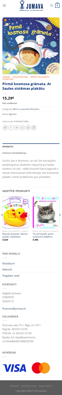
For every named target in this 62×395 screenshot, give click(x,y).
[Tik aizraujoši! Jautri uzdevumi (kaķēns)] (46, 212)
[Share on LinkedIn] (34, 127)
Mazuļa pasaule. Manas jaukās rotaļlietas (15, 235)
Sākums (6, 77)
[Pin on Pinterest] (28, 127)
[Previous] (2, 221)
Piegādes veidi (10, 275)
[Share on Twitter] (16, 127)
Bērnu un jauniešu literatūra (26, 109)
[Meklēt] (51, 6)
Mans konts (45, 386)
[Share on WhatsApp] (5, 127)
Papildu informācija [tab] (14, 153)
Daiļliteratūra (20, 77)
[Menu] (4, 5)
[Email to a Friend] (22, 127)
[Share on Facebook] (11, 127)
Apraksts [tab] (7, 146)
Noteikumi (8, 263)
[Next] (59, 221)
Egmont (13, 114)
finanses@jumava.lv (14, 308)
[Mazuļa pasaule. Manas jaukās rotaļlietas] (15, 212)
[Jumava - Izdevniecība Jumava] (31, 5)
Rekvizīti (7, 269)
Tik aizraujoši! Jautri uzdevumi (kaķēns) (43, 235)
